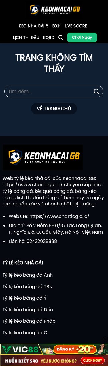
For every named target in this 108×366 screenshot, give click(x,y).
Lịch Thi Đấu (26, 37)
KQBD (48, 37)
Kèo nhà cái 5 (33, 26)
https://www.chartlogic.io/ (33, 184)
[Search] (60, 37)
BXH (56, 26)
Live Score (76, 26)
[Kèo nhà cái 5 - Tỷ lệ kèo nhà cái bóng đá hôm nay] (54, 10)
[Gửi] (97, 91)
